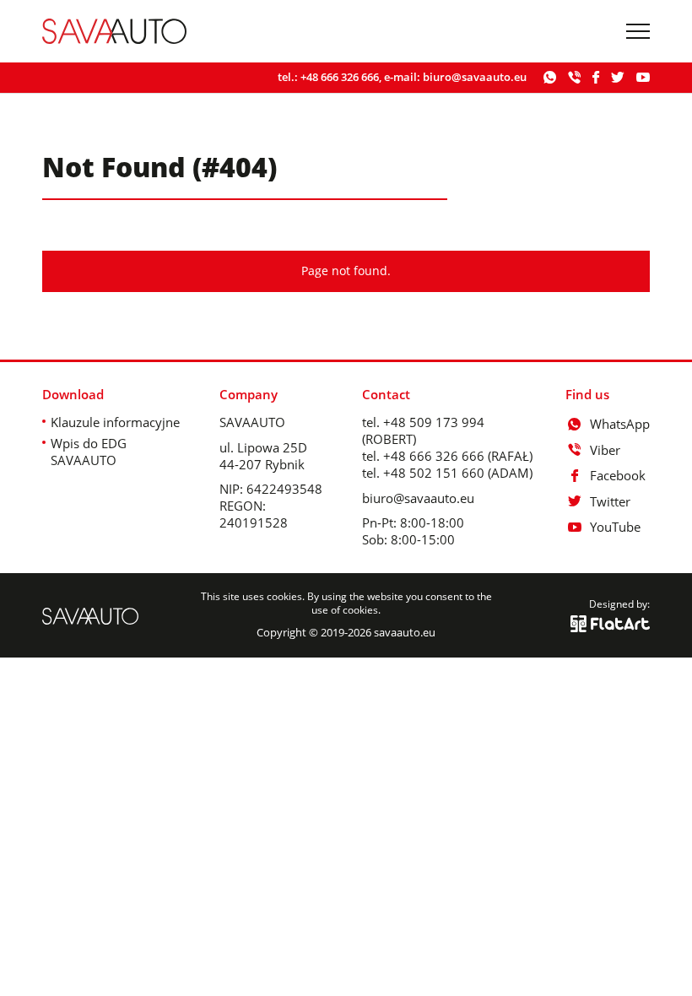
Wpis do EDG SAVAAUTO (89, 451)
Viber (605, 449)
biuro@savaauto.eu (475, 76)
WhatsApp (620, 423)
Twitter (610, 501)
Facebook (618, 475)
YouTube (615, 526)
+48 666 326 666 (339, 76)
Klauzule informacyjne (115, 422)
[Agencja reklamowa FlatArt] (610, 623)
